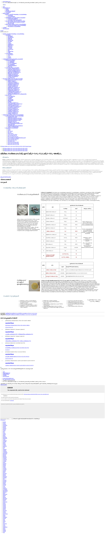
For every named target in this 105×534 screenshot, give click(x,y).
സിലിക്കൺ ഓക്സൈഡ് (13, 90)
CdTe (9, 55)
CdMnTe (9, 57)
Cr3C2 (9, 128)
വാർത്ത (5, 27)
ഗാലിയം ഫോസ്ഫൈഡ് (13, 74)
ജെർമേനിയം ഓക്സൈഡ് (14, 87)
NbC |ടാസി (10, 131)
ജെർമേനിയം (11, 44)
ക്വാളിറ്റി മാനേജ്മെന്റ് (10, 11)
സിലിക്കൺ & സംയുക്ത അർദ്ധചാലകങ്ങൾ (15, 17)
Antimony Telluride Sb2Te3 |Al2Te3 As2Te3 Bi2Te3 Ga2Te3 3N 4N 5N (19, 365)
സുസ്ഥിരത (8, 12)
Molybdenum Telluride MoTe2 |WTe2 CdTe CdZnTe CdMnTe (17, 325)
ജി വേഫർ (10, 66)
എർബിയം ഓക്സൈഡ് (13, 104)
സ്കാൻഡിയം (10, 99)
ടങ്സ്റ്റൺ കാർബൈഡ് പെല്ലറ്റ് (15, 119)
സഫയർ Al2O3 (11, 77)
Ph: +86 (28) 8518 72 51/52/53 (9, 379)
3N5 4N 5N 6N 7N (9, 327)
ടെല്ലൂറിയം (10, 51)
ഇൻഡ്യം (10, 45)
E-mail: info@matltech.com (8, 378)
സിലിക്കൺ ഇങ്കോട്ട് (12, 65)
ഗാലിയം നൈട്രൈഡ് (13, 76)
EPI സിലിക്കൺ (11, 64)
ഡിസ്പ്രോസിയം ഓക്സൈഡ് (15, 103)
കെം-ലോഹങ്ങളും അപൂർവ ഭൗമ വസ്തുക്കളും (15, 20)
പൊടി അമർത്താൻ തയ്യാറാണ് (15, 123)
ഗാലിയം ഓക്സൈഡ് (13, 86)
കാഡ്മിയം (10, 41)
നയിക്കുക (10, 46)
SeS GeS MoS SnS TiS (12, 135)
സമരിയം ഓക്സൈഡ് (13, 110)
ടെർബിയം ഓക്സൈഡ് (13, 111)
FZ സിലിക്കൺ (11, 62)
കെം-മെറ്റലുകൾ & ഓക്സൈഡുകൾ (16, 22)
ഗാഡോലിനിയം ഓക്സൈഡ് (14, 106)
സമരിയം (10, 98)
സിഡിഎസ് (10, 54)
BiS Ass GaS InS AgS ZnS (13, 136)
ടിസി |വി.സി (10, 133)
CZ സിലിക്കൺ (11, 61)
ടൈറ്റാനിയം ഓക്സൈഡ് (13, 92)
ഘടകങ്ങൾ (10, 15)
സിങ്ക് (9, 52)
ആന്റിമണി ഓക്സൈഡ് (13, 84)
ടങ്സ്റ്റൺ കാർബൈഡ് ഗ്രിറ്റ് (14, 120)
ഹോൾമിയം (10, 97)
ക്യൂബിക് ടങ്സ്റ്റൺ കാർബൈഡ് (15, 125)
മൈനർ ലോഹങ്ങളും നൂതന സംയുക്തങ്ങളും (15, 24)
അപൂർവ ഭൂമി (11, 23)
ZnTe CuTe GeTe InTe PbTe (13, 143)
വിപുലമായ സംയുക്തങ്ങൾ (14, 26)
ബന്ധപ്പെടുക (6, 28)
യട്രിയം (10, 101)
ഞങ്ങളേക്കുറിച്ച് (6, 7)
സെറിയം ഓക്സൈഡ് (13, 102)
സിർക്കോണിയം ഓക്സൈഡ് (14, 91)
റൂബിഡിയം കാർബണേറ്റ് (13, 83)
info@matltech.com (6, 1)
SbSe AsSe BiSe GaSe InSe (13, 138)
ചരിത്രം (7, 10)
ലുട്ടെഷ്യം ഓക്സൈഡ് (13, 109)
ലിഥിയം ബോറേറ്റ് (11, 80)
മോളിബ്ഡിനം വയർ (12, 116)
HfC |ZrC (9, 132)
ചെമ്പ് (9, 42)
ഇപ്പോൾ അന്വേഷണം (5, 176)
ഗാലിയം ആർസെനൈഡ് (13, 68)
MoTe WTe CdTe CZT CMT (13, 144)
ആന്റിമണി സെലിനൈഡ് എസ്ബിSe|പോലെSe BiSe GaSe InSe (21, 313)
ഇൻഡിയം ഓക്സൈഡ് (13, 88)
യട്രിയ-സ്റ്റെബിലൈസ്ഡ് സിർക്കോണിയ (17, 93)
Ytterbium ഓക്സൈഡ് (13, 112)
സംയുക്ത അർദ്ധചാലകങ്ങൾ (14, 19)
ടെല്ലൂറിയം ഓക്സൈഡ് (14, 89)
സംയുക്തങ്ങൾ (11, 16)
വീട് (3, 6)
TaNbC (9, 130)
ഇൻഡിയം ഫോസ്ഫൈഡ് (13, 73)
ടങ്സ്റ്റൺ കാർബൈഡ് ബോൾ (14, 118)
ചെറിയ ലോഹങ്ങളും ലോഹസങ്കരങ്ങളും (17, 25)
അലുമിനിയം (11, 37)
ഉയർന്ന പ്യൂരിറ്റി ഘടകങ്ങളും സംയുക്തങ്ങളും (16, 14)
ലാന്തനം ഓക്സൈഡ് (13, 108)
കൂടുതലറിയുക (9, 323)
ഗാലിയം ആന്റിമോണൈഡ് (14, 71)
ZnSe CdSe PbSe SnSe (12, 139)
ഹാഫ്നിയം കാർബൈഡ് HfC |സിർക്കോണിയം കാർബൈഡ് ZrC (19, 334)
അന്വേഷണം (3, 384)
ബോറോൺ (10, 40)
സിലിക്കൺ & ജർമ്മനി (13, 18)
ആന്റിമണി (10, 36)
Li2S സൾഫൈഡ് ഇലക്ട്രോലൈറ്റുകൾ (17, 137)
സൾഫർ (10, 48)
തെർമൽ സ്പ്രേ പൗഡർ (13, 122)
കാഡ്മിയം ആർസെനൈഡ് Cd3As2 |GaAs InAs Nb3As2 (17, 356)
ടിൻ (8, 50)
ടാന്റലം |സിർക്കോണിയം (13, 126)
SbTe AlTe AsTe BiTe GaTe (13, 142)
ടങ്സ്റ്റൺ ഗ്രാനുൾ (12, 121)
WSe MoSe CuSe (11, 141)
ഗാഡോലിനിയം (11, 96)
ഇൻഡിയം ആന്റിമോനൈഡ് (14, 72)
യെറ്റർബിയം (10, 100)
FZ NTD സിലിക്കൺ (12, 63)
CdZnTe (9, 56)
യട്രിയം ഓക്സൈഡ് (13, 113)
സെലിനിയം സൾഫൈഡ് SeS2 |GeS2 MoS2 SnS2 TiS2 (17, 347)
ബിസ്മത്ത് (10, 39)
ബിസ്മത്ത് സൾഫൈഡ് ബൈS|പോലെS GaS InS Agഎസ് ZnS (21, 314)
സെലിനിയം (10, 49)
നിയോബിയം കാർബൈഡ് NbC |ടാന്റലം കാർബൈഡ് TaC (18, 340)
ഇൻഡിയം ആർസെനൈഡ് (14, 69)
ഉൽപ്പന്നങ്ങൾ (6, 13)
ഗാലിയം (10, 43)
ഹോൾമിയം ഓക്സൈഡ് (13, 107)
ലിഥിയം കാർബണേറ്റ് (12, 81)
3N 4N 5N (7, 349)
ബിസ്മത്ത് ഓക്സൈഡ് (13, 85)
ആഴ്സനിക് (10, 38)
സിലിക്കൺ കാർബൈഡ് (13, 75)
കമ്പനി (7, 8)
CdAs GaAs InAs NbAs (12, 134)
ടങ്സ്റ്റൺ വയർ (11, 124)
